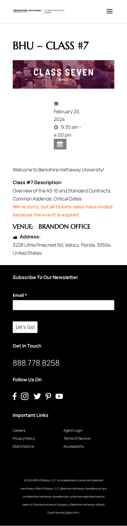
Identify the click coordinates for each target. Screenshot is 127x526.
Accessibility (74, 446)
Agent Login (73, 430)
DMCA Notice (23, 446)
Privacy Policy (24, 438)
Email (28, 295)
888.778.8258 (36, 362)
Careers (19, 430)
